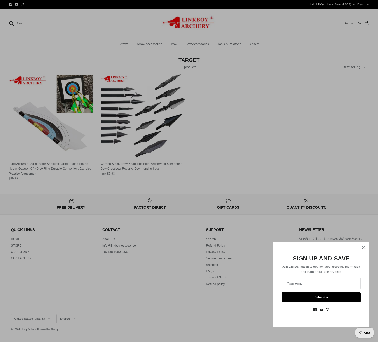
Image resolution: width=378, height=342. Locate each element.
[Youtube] (321, 309)
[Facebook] (315, 309)
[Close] (364, 247)
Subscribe (321, 297)
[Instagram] (327, 309)
